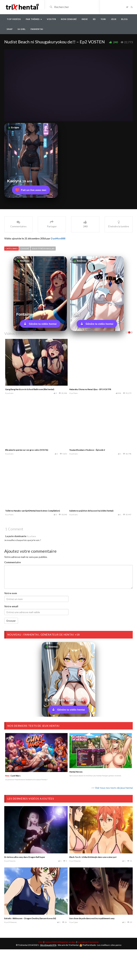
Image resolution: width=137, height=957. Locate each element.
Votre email (11, 606)
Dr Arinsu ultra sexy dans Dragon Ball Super (24, 857)
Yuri (103, 19)
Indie (85, 19)
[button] (68, 85)
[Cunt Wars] (36, 752)
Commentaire (12, 562)
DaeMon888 (58, 238)
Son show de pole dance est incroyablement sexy (92, 918)
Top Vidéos (14, 19)
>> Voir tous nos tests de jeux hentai (112, 787)
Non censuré (69, 19)
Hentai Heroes (76, 772)
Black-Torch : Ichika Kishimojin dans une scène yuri (92, 857)
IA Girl (22, 29)
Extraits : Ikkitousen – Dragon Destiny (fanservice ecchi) (30, 918)
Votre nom (10, 593)
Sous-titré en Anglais (43, 248)
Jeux (113, 19)
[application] (68, 85)
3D (94, 19)
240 (115, 42)
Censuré (24, 248)
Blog (124, 19)
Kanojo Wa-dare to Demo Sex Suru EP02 (87, 450)
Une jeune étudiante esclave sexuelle (22, 511)
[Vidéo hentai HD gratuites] (22, 6)
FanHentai (37, 29)
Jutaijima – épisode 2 (78, 511)
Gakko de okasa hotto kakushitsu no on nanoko (91, 389)
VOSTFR (51, 19)
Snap (10, 29)
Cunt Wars (13, 775)
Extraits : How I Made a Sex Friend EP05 (22, 450)
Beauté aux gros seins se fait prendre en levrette (27, 389)
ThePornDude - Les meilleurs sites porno (101, 945)
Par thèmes (33, 19)
